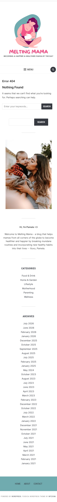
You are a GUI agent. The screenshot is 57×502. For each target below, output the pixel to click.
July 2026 (28, 323)
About (27, 483)
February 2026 (28, 332)
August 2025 (28, 353)
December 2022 (28, 404)
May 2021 (28, 446)
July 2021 (29, 437)
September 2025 (28, 349)
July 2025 (28, 357)
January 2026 (28, 336)
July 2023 (28, 382)
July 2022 (28, 412)
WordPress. (17, 496)
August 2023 (28, 378)
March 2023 (28, 395)
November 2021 (28, 429)
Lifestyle (28, 284)
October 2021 (28, 433)
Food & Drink (28, 275)
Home (17, 483)
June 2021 (28, 442)
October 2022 (28, 408)
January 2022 (28, 421)
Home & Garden (28, 280)
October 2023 (28, 374)
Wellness (28, 296)
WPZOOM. (52, 496)
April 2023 (28, 391)
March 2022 (28, 416)
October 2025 (28, 344)
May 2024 (28, 370)
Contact (38, 483)
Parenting (28, 292)
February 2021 (28, 459)
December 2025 (28, 340)
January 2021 (28, 463)
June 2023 (28, 387)
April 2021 (28, 450)
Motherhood (28, 288)
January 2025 (28, 365)
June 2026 (28, 327)
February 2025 (28, 361)
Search (41, 122)
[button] (28, 69)
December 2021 (28, 425)
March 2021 (28, 455)
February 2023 (28, 399)
